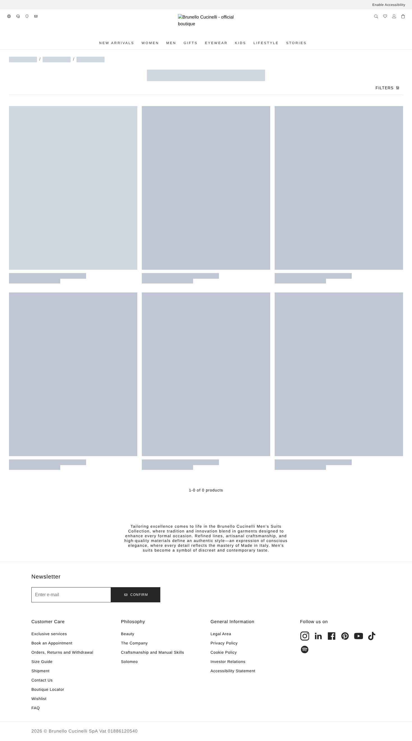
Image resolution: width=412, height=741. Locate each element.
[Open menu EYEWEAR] (231, 43)
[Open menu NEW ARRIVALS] (138, 43)
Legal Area (220, 634)
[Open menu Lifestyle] (282, 43)
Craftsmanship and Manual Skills (152, 652)
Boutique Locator (47, 689)
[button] (9, 16)
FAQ (35, 708)
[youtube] (358, 636)
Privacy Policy (224, 643)
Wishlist (39, 698)
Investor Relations (228, 661)
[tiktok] (371, 636)
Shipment (40, 671)
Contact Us (42, 680)
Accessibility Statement (232, 671)
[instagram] (304, 636)
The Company (134, 643)
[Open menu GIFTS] (201, 43)
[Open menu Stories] (310, 43)
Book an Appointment (51, 643)
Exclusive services (49, 634)
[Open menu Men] (180, 43)
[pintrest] (345, 636)
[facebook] (331, 636)
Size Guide (41, 661)
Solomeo (129, 661)
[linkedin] (318, 636)
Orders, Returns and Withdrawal (62, 652)
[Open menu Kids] (250, 43)
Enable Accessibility (388, 5)
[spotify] (304, 649)
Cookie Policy (223, 652)
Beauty (128, 634)
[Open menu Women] (162, 43)
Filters (385, 88)
